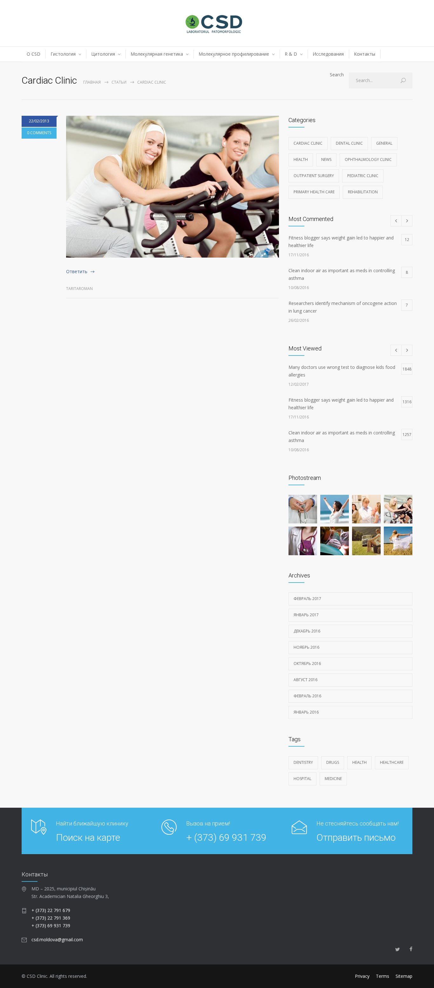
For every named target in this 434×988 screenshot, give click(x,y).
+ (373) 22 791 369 (50, 918)
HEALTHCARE (391, 762)
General (384, 143)
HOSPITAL (302, 778)
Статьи (119, 82)
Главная (92, 82)
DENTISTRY (303, 762)
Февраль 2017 (307, 598)
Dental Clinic (349, 143)
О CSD (33, 54)
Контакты (364, 54)
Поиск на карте (88, 837)
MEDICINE (333, 778)
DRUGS (332, 762)
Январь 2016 (306, 712)
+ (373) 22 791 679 (50, 910)
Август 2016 (305, 679)
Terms (382, 976)
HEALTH (359, 762)
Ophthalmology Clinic (368, 159)
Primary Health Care (314, 192)
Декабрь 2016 (307, 631)
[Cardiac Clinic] (172, 187)
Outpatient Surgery (314, 175)
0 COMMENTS (39, 132)
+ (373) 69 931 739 (226, 837)
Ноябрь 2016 (306, 647)
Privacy (362, 976)
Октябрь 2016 (307, 663)
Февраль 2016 (307, 696)
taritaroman (79, 288)
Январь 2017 (306, 615)
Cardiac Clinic (308, 143)
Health (301, 159)
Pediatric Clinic (362, 175)
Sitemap (404, 976)
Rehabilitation (363, 192)
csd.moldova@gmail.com (57, 939)
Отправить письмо (356, 837)
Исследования (328, 54)
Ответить (76, 271)
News (326, 159)
